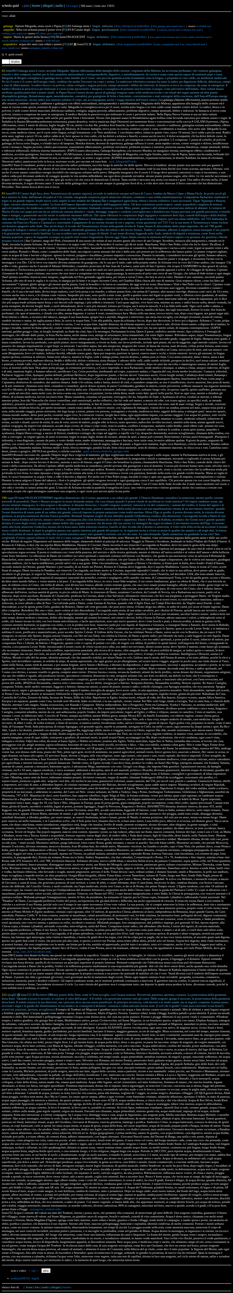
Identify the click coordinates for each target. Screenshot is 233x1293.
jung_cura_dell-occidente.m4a (32, 951)
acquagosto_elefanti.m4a (45, 1209)
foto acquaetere (127, 44)
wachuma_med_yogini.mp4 (14, 33)
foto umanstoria (122, 37)
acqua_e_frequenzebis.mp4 (167, 44)
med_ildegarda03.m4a (123, 161)
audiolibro (143, 26)
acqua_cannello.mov (11, 48)
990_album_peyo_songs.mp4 (49, 33)
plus (27, 5)
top (34, 1270)
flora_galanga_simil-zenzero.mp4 (168, 26)
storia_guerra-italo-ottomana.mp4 (164, 37)
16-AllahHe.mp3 (203, 26)
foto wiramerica (131, 29)
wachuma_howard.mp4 (169, 30)
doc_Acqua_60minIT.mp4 (193, 44)
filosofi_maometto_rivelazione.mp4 (18, 40)
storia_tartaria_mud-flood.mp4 (196, 37)
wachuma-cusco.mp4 (191, 30)
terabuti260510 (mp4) (25, 1278)
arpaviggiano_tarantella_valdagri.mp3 (46, 48)
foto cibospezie (125, 26)
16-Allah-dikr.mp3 (51, 40)
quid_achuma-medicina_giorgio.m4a (106, 451)
